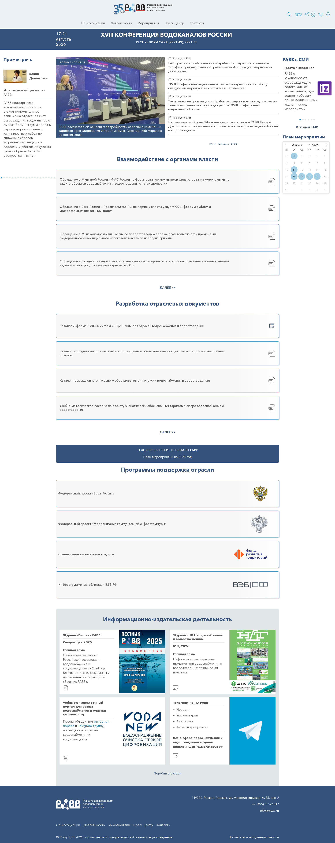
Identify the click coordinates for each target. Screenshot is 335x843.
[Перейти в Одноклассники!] (328, 14)
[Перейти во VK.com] (321, 14)
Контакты (197, 23)
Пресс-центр (174, 23)
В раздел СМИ (307, 127)
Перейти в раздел (167, 773)
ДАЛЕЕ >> (168, 288)
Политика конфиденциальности (254, 837)
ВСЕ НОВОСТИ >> (223, 144)
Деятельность (121, 23)
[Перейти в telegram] (307, 14)
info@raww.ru (269, 811)
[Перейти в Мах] (314, 14)
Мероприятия (148, 23)
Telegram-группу (90, 726)
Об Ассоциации (93, 23)
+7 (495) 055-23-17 (265, 804)
